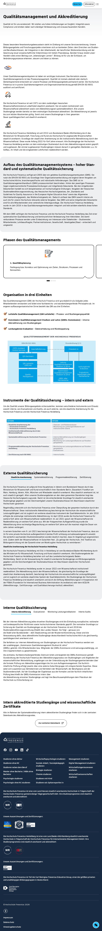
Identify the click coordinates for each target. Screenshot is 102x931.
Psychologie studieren (13, 778)
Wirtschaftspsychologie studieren (50, 759)
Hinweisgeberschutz (12, 926)
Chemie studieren (43, 774)
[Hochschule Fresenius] (9, 4)
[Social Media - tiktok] (27, 750)
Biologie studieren (44, 770)
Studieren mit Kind (44, 778)
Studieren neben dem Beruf (15, 767)
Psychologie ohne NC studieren (16, 782)
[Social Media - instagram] (11, 750)
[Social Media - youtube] (16, 750)
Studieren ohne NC (11, 763)
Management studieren (79, 759)
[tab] (48, 280)
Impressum (8, 917)
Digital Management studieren (82, 763)
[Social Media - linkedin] (22, 750)
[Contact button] (96, 925)
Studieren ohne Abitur (12, 759)
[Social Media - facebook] (5, 750)
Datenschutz (8, 922)
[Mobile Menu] (97, 4)
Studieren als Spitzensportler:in (49, 782)
